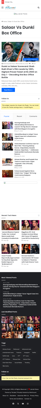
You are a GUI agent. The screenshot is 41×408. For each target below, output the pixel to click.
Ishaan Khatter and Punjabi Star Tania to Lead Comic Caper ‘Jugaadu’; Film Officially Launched (26, 162)
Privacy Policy (34, 395)
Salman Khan (26, 359)
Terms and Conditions (16, 399)
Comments (33, 116)
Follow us (5, 372)
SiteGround (32, 392)
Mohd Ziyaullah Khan (9, 63)
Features (18, 352)
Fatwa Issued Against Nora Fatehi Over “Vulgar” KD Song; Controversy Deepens (25, 173)
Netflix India (6, 356)
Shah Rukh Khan (7, 362)
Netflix (34, 352)
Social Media (18, 362)
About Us (5, 395)
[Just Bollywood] (10, 7)
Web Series (6, 366)
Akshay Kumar (7, 349)
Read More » (8, 90)
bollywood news (26, 349)
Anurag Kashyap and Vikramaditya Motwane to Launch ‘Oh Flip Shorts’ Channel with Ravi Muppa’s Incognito (26, 126)
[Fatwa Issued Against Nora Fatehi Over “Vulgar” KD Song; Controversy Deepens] (7, 173)
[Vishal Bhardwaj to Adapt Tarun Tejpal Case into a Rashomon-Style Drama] (7, 137)
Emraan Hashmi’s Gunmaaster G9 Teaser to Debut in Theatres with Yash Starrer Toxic (30, 259)
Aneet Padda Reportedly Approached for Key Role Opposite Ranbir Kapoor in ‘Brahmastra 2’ (10, 260)
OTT (19, 356)
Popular (6, 116)
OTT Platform (6, 359)
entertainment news (8, 352)
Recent (19, 116)
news (13, 356)
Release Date (16, 359)
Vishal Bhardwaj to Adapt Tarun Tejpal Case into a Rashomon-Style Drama (26, 136)
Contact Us (27, 399)
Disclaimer (13, 395)
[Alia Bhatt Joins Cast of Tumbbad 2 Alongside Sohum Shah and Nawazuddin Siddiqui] (33, 327)
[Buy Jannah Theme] (20, 14)
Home (5, 21)
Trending (27, 362)
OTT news (26, 356)
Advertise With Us (23, 395)
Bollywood (16, 349)
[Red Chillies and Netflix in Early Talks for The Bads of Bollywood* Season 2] (7, 334)
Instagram (27, 352)
